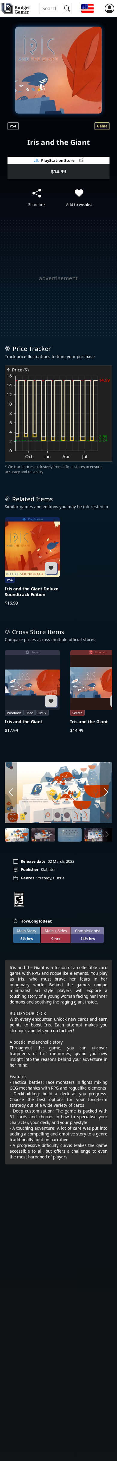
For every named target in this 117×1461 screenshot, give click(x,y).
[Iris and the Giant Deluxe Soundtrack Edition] (32, 561)
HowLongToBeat (36, 921)
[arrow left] (11, 792)
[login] (110, 8)
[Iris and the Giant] (32, 691)
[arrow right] (106, 792)
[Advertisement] (58, 278)
